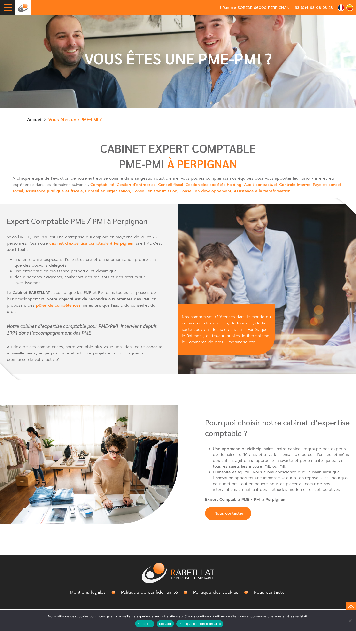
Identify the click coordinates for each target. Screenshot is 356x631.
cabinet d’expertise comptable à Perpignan (91, 243)
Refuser (165, 624)
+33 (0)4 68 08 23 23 (313, 8)
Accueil (34, 119)
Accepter (145, 624)
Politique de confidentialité (200, 624)
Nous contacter (228, 513)
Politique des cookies (215, 592)
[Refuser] (350, 620)
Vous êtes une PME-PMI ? (75, 119)
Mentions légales (88, 592)
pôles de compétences (58, 305)
